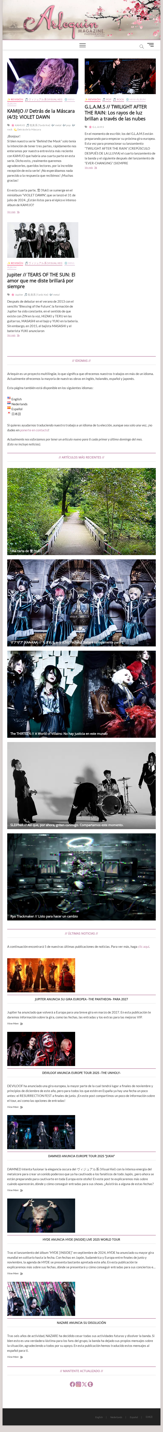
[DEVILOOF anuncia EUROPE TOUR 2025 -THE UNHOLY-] (41, 1049)
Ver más (15, 212)
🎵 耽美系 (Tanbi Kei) (38, 125)
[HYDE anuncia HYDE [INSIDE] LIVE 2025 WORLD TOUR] (41, 1216)
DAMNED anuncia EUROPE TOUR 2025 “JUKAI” (81, 1156)
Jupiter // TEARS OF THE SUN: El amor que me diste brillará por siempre (41, 280)
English (99, 1417)
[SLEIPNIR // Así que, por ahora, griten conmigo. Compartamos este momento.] (81, 785)
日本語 (149, 1416)
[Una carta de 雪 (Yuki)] (81, 511)
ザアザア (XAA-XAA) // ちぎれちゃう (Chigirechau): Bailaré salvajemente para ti (67, 642)
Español (134, 1417)
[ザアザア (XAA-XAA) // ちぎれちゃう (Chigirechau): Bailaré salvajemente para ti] (81, 602)
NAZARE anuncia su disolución (81, 1323)
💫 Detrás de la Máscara (27, 129)
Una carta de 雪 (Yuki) (26, 551)
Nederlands (116, 1417)
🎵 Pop (106, 99)
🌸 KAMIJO (18, 125)
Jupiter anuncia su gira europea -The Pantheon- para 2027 (81, 999)
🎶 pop (67, 125)
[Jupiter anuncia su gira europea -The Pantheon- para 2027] (41, 976)
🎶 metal (56, 125)
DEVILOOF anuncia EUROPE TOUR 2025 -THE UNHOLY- (81, 1073)
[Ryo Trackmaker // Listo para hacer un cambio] (81, 876)
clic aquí (143, 946)
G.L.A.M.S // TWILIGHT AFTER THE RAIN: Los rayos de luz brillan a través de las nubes (116, 112)
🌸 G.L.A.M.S (96, 126)
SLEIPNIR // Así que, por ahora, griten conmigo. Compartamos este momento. (67, 825)
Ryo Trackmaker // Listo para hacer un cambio (44, 916)
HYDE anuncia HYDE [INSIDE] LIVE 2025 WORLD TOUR (81, 1239)
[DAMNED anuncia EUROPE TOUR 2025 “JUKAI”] (41, 1133)
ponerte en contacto (34, 430)
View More (13, 1023)
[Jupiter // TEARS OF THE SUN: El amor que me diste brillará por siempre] (42, 240)
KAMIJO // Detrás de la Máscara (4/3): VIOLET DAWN (41, 114)
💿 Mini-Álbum (136, 99)
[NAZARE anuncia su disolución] (41, 1299)
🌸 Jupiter (17, 294)
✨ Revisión (15, 99)
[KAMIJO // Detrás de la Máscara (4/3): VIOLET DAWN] (42, 76)
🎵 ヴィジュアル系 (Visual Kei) (43, 99)
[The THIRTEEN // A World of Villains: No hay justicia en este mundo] (81, 694)
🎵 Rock (118, 99)
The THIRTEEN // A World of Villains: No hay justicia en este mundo (59, 733)
